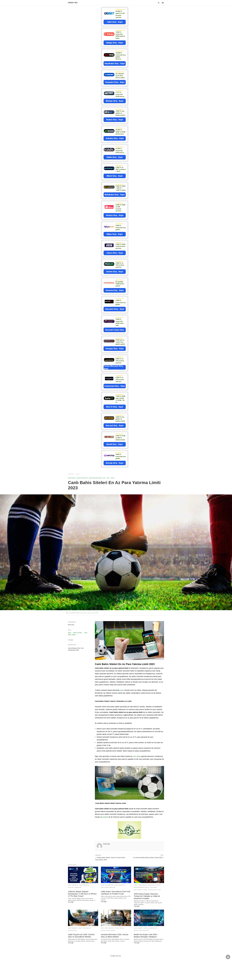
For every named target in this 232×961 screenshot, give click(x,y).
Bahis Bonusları (73, 885)
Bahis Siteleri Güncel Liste (97, 478)
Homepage (71, 474)
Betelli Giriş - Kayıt (115, 444)
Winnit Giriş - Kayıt (115, 176)
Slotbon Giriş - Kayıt (114, 215)
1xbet (136, 885)
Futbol (145, 889)
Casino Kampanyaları (150, 928)
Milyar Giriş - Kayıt (115, 234)
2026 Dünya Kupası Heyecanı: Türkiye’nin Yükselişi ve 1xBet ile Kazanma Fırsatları (147, 896)
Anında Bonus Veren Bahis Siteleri (149, 885)
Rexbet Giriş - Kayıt (114, 120)
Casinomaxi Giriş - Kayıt (114, 386)
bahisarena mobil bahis (141, 887)
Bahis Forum (71, 478)
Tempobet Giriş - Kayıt (115, 82)
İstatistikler (152, 889)
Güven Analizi (72, 930)
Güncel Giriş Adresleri (141, 930)
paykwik (105, 817)
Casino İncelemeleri (84, 928)
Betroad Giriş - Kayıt (114, 425)
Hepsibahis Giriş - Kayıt (114, 63)
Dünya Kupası (138, 889)
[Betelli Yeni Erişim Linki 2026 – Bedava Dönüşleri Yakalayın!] (149, 918)
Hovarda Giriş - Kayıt (115, 290)
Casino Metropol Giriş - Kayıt (114, 367)
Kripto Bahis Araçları (108, 887)
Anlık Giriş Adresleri (108, 928)
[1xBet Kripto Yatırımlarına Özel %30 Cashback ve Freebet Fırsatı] (116, 875)
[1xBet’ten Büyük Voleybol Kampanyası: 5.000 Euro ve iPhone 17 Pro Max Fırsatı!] (83, 875)
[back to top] (228, 957)
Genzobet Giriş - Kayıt (114, 309)
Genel (78, 474)
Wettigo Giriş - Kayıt (114, 101)
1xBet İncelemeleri (107, 885)
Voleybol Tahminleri (74, 887)
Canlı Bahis (153, 887)
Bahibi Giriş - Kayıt (115, 157)
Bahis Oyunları (77, 632)
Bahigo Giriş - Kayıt (114, 43)
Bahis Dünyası (120, 928)
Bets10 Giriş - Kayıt (114, 407)
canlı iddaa (136, 756)
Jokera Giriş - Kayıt (114, 253)
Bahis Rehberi (72, 928)
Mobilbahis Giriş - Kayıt (115, 195)
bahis (122, 690)
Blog (108, 478)
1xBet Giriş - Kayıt (115, 22)
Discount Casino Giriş (114, 330)
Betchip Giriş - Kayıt (114, 463)
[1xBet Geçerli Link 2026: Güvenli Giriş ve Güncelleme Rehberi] (83, 918)
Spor (159, 889)
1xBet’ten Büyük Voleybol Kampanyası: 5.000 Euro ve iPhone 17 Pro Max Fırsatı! (82, 894)
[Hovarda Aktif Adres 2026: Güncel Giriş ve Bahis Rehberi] (116, 918)
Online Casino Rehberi (108, 930)
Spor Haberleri (84, 885)
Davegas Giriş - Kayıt (115, 348)
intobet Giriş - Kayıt (114, 272)
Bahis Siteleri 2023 (82, 478)
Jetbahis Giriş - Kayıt (114, 138)
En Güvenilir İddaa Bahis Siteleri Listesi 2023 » (148, 857)
